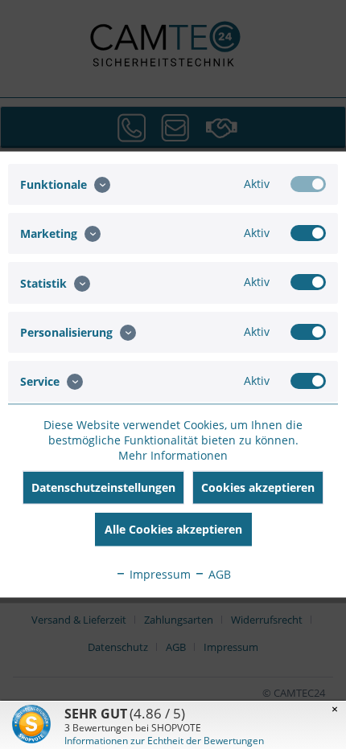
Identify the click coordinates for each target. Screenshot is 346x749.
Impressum (158, 574)
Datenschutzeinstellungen (103, 487)
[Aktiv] (308, 184)
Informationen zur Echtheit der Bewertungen (164, 740)
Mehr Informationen (173, 455)
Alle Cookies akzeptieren (173, 529)
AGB (218, 574)
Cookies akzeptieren (258, 487)
